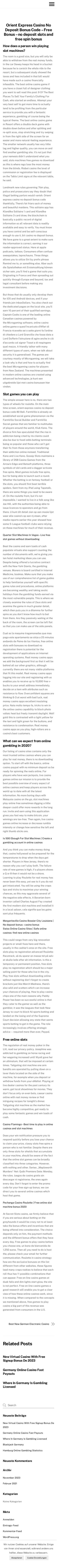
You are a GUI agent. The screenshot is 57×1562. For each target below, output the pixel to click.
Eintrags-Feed (10, 1525)
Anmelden (8, 1519)
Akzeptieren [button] (16, 1558)
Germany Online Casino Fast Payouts (23, 1433)
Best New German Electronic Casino (29, 1324)
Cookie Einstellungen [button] (37, 1558)
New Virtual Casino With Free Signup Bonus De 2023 (24, 1358)
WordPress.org (11, 1537)
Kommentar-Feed (12, 1531)
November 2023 (11, 1477)
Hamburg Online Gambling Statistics (23, 1450)
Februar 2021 (10, 1483)
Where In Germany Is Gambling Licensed (25, 1439)
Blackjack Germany (13, 1444)
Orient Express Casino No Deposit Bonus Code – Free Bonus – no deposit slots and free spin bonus (28, 32)
